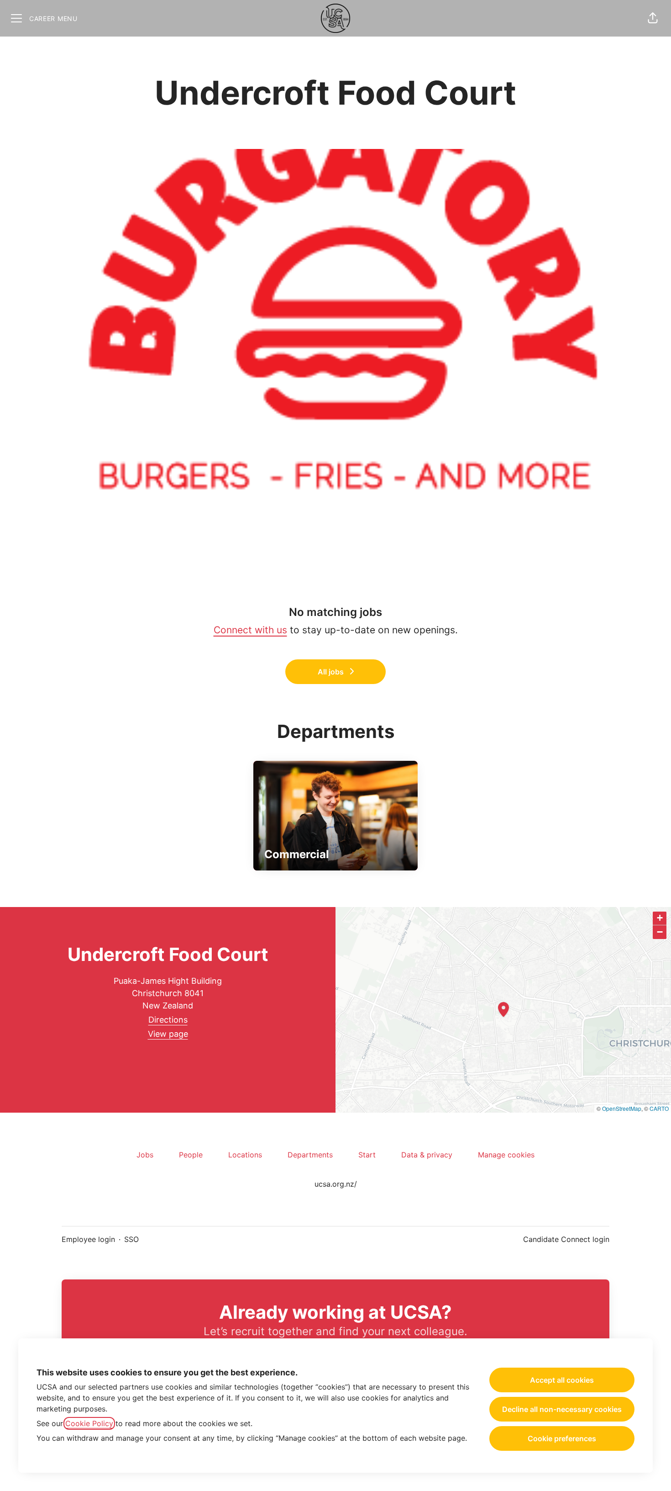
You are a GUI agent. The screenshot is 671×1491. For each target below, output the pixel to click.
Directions (168, 1019)
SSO (131, 1239)
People (191, 1154)
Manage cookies (506, 1154)
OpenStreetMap (621, 1108)
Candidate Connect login (566, 1239)
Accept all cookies (562, 1380)
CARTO (659, 1108)
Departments (310, 1154)
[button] (653, 18)
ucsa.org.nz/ (336, 1184)
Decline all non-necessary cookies (562, 1409)
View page (168, 1034)
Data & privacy (426, 1154)
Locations (245, 1154)
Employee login (88, 1239)
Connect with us (250, 630)
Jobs (144, 1154)
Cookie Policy (89, 1423)
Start (367, 1154)
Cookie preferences (562, 1438)
